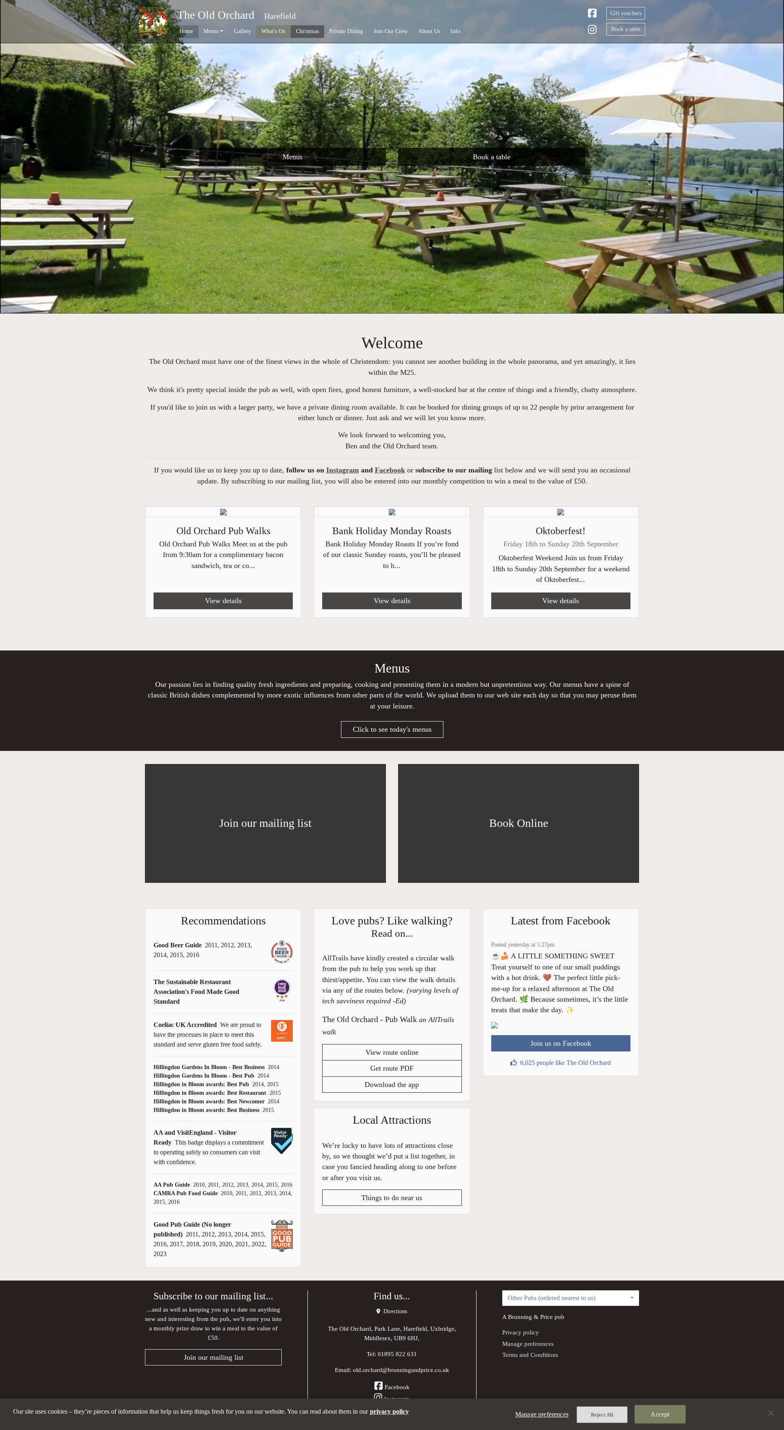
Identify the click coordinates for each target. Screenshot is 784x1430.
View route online (392, 1052)
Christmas (307, 31)
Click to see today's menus (392, 729)
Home (186, 31)
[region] (392, 1414)
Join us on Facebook (560, 1043)
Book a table (625, 29)
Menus (293, 157)
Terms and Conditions (530, 1354)
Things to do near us (391, 1198)
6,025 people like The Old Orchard (565, 1062)
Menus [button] (210, 31)
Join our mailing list (213, 1357)
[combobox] (570, 1298)
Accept (659, 1414)
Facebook (390, 470)
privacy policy (389, 1411)
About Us (429, 31)
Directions (394, 1311)
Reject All (602, 1415)
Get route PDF (392, 1068)
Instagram (342, 470)
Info (455, 31)
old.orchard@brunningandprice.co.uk (401, 1369)
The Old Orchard (215, 15)
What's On (273, 31)
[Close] (771, 1413)
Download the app (392, 1084)
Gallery (242, 31)
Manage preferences (528, 1343)
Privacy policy (520, 1332)
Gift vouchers (625, 13)
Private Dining (346, 31)
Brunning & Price (530, 1316)
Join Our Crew (391, 31)
